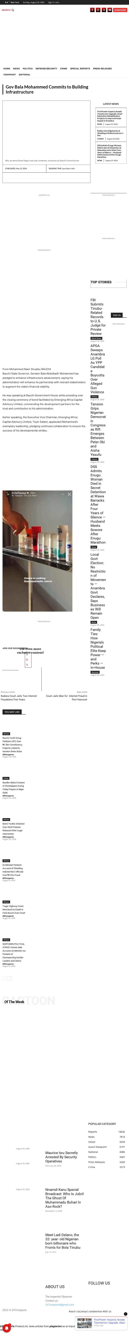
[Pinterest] (24, 177)
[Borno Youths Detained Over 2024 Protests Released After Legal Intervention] (14, 813)
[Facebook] (92, 10)
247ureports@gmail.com (59, 1304)
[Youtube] (110, 10)
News (99, 124)
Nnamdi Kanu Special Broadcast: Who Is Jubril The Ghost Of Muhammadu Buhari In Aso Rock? (64, 1198)
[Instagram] (98, 10)
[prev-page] (5, 978)
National (95, 672)
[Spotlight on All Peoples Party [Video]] (64, 1064)
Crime (6, 778)
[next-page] (10, 978)
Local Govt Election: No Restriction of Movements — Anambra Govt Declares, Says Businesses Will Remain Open (98, 586)
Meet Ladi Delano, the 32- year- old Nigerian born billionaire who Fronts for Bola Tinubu (62, 1241)
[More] (39, 177)
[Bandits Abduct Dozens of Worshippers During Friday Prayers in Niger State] (14, 771)
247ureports (8, 754)
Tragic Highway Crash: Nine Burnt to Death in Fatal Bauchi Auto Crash (14, 909)
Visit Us (117, 315)
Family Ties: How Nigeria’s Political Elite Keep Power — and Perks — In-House (98, 649)
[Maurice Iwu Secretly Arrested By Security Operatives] (64, 1139)
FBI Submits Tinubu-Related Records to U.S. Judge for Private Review (98, 317)
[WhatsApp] (31, 177)
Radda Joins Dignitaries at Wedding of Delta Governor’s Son (110, 133)
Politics (94, 396)
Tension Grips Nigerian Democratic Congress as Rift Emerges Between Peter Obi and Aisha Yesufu (98, 429)
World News (96, 338)
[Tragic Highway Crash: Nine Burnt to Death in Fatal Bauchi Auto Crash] (14, 895)
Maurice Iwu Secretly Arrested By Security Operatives (61, 1157)
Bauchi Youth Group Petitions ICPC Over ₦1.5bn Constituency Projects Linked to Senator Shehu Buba (12, 745)
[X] (104, 10)
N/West (100, 139)
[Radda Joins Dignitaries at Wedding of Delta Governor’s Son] (8, 1157)
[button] (8, 10)
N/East (120, 91)
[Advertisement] (64, 40)
